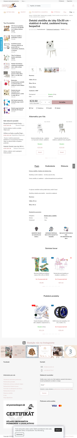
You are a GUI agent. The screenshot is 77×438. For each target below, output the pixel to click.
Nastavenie (19, 434)
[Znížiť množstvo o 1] (41, 102)
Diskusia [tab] (64, 166)
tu (43, 430)
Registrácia (69, 1)
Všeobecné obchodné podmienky (11, 1)
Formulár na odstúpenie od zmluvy (12, 388)
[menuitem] (9, 12)
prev (30, 139)
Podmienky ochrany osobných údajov (13, 384)
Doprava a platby (8, 393)
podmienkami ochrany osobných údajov (63, 389)
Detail (40, 152)
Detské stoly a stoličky (50, 216)
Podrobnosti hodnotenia (52, 29)
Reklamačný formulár (9, 391)
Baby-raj (67, 29)
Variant (44, 393)
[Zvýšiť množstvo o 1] (49, 102)
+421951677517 (49, 370)
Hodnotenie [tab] (50, 166)
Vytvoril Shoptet (69, 436)
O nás (5, 395)
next (72, 139)
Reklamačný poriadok (9, 382)
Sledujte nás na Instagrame (40, 342)
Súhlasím (58, 430)
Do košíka (62, 102)
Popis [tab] (37, 166)
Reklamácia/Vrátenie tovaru (10, 386)
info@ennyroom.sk (49, 367)
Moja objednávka (7, 397)
